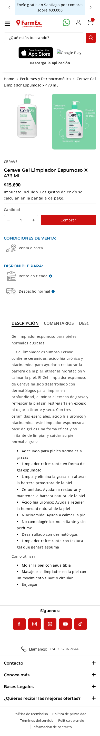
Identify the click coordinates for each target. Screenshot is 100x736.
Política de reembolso (31, 714)
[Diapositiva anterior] (9, 7)
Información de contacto (52, 727)
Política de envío (71, 720)
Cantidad (12, 209)
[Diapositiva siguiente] (90, 7)
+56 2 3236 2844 (64, 648)
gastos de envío (62, 192)
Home (9, 78)
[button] (7, 24)
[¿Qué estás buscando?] (91, 38)
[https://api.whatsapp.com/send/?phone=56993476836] (66, 22)
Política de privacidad (69, 714)
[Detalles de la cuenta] (78, 22)
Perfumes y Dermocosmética (45, 78)
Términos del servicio (37, 720)
